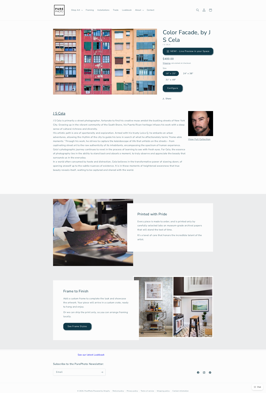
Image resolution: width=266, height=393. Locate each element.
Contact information (180, 391)
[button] (76, 10)
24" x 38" (188, 73)
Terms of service (147, 391)
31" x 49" (171, 79)
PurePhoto (89, 391)
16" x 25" (171, 73)
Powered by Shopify (101, 391)
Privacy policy (132, 391)
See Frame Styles (77, 326)
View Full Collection (199, 139)
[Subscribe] (102, 372)
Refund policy (118, 391)
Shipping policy (163, 391)
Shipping (166, 63)
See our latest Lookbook (91, 354)
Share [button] (168, 98)
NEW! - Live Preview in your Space (189, 51)
